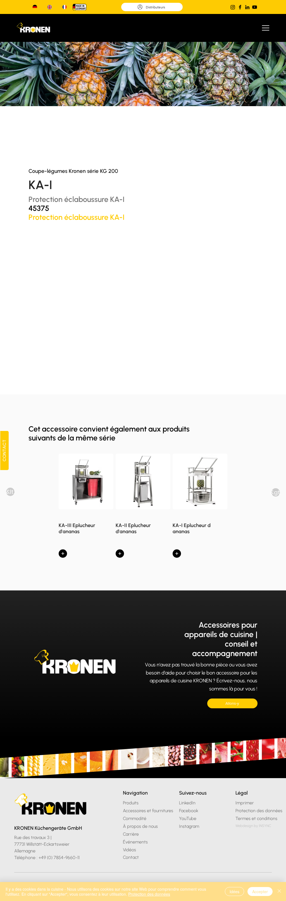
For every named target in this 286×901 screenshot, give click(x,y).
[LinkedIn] (247, 7)
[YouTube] (255, 7)
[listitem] (86, 507)
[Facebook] (240, 7)
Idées (234, 891)
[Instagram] (233, 7)
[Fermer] (279, 891)
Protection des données (149, 894)
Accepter (260, 891)
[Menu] (266, 28)
